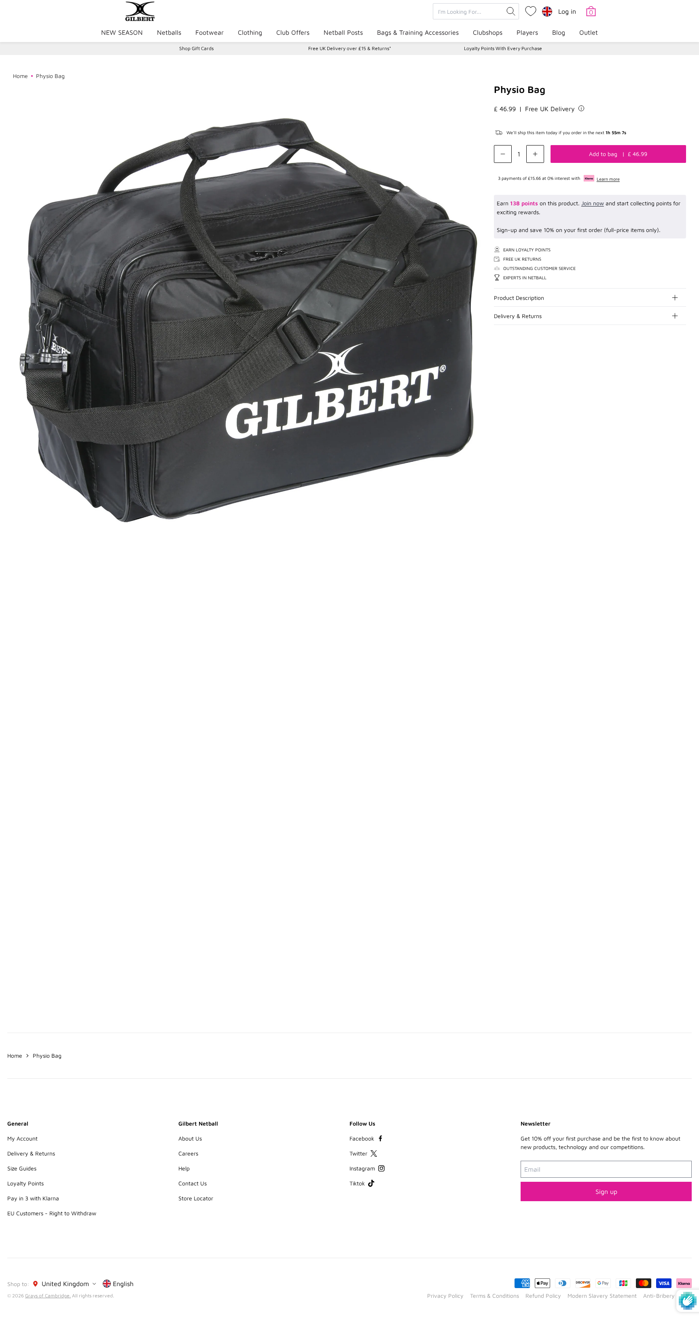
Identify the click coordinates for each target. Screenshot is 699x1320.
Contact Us (192, 1183)
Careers (188, 1153)
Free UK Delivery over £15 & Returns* (349, 48)
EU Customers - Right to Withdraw (51, 1213)
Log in (567, 11)
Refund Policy (543, 1295)
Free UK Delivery (550, 108)
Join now (592, 203)
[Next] (679, 633)
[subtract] (503, 154)
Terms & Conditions (494, 1295)
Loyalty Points (25, 1183)
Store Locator (195, 1198)
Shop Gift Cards (196, 48)
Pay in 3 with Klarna (33, 1198)
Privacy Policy (445, 1295)
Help (184, 1168)
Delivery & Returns (518, 315)
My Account (22, 1138)
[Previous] (663, 633)
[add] (535, 154)
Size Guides (21, 1168)
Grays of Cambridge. (48, 1296)
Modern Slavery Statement (602, 1295)
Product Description (519, 297)
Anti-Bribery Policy (667, 1295)
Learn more (608, 178)
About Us (190, 1138)
